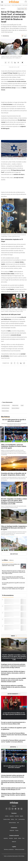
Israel (22, 405)
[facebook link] (6, 809)
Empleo (16, 830)
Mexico (3, 8)
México (12, 819)
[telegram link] (18, 809)
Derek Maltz (20, 5)
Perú (16, 819)
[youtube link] (15, 809)
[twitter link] (9, 809)
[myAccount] (26, 2)
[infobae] (14, 2)
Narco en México (15, 408)
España (21, 816)
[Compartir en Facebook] (8, 62)
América (6, 816)
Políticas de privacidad (19, 849)
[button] (2, 2)
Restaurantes (15, 405)
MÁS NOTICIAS (14, 554)
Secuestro (25, 5)
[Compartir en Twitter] (12, 62)
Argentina (12, 816)
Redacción (12, 830)
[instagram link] (12, 809)
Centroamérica (21, 819)
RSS (18, 822)
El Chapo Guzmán (6, 405)
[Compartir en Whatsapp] (5, 62)
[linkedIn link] (21, 809)
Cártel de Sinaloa (5, 408)
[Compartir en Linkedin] (15, 62)
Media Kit (14, 841)
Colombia (17, 816)
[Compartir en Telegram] (18, 62)
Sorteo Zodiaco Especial (12, 5)
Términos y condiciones (9, 849)
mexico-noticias (5, 410)
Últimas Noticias (12, 822)
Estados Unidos (6, 819)
